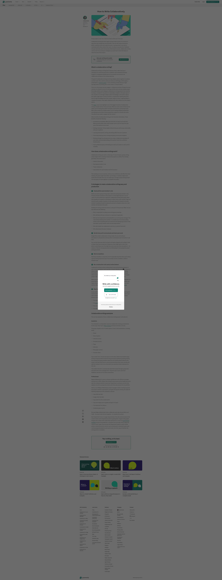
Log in (116, 297)
